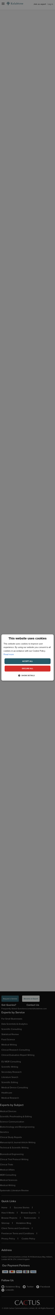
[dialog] (27, 657)
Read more (9, 654)
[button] (27, 675)
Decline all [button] (27, 668)
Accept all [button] (27, 661)
